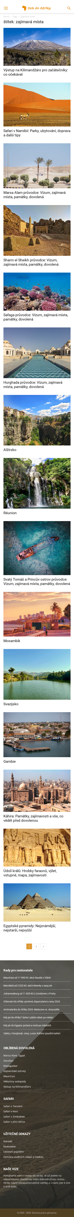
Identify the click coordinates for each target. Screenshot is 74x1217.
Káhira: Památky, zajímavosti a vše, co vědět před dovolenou (33, 818)
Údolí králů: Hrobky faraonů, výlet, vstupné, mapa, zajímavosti (30, 873)
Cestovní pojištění (13, 1151)
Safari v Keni (10, 1111)
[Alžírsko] (37, 420)
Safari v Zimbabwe (14, 1116)
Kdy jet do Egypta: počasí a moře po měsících (27, 1025)
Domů (6, 16)
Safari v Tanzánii (13, 1106)
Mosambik (11, 641)
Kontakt (7, 1141)
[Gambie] (37, 734)
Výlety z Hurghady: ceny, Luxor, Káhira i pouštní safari (31, 1033)
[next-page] (43, 946)
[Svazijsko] (37, 674)
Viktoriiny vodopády (14, 1081)
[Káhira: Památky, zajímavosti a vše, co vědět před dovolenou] (37, 791)
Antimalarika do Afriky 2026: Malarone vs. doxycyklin (31, 1009)
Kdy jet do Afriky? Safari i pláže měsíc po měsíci (28, 1017)
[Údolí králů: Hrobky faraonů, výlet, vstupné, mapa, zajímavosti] (37, 848)
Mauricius (9, 1076)
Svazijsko (10, 704)
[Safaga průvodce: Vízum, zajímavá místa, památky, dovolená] (37, 292)
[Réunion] (37, 483)
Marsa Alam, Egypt (14, 1055)
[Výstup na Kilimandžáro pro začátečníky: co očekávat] (37, 47)
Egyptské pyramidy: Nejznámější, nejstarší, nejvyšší (29, 928)
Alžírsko (9, 450)
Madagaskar (10, 1065)
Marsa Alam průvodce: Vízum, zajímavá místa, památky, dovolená (34, 195)
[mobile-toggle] (5, 8)
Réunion (10, 513)
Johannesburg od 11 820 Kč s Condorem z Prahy (29, 993)
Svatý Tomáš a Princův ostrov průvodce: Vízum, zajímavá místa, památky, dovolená (36, 581)
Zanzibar (8, 1060)
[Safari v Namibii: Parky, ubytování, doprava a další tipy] (37, 105)
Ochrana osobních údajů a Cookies (23, 1157)
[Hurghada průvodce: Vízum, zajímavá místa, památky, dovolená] (37, 352)
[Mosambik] (37, 614)
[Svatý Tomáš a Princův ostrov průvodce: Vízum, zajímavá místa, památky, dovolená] (37, 548)
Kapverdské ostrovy (14, 1071)
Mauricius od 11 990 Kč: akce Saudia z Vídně (27, 977)
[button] (69, 8)
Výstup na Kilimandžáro (17, 1086)
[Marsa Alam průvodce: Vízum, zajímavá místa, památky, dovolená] (37, 165)
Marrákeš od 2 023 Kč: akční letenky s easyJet (27, 985)
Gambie (9, 761)
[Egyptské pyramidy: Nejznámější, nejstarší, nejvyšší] (37, 902)
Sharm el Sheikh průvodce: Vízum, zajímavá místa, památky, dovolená (31, 262)
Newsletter (9, 1146)
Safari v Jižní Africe (14, 1121)
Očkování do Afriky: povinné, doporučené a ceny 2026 (31, 1001)
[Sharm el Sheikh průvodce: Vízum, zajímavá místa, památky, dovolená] (37, 230)
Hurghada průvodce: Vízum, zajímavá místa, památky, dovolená (32, 384)
